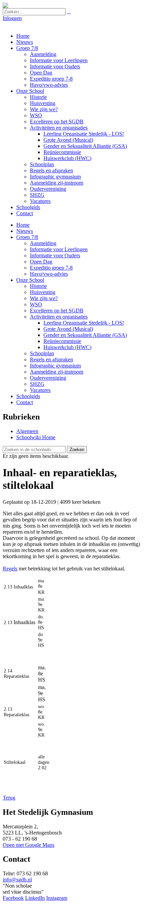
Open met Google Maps (28, 845)
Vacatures (40, 201)
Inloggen (12, 18)
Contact (24, 213)
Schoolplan (42, 164)
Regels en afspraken (51, 170)
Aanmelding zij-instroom (56, 183)
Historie (38, 97)
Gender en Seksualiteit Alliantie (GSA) (85, 146)
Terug (9, 798)
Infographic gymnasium (55, 176)
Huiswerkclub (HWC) (67, 158)
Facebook (13, 898)
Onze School (30, 91)
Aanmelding (43, 54)
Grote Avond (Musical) (68, 140)
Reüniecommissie (62, 152)
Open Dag (41, 72)
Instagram (56, 898)
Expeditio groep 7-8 (51, 79)
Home (23, 36)
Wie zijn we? (44, 109)
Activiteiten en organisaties (59, 128)
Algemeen (27, 431)
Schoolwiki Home (35, 437)
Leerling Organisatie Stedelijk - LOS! (83, 134)
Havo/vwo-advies (49, 85)
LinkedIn (35, 898)
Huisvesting (42, 103)
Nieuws (24, 42)
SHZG (37, 195)
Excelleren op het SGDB (57, 121)
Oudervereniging (48, 189)
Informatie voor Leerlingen (59, 60)
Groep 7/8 (27, 48)
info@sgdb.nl (17, 879)
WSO (36, 115)
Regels (10, 568)
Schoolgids (28, 207)
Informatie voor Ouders (55, 66)
